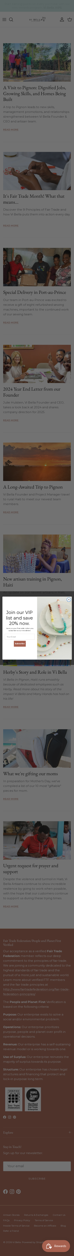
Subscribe (19, 643)
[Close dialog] (69, 599)
